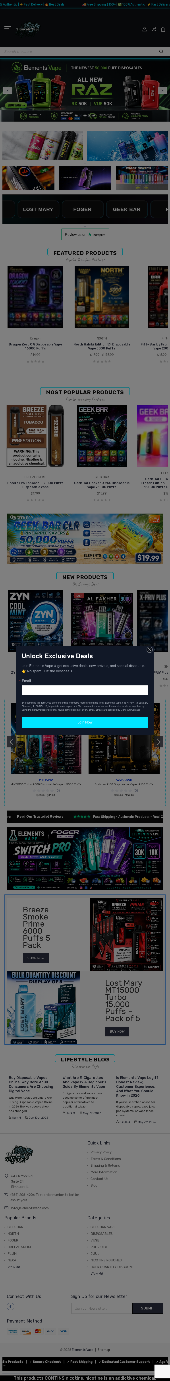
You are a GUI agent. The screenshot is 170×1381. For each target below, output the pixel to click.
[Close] (149, 649)
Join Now (85, 722)
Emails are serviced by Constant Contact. (118, 709)
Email (26, 681)
